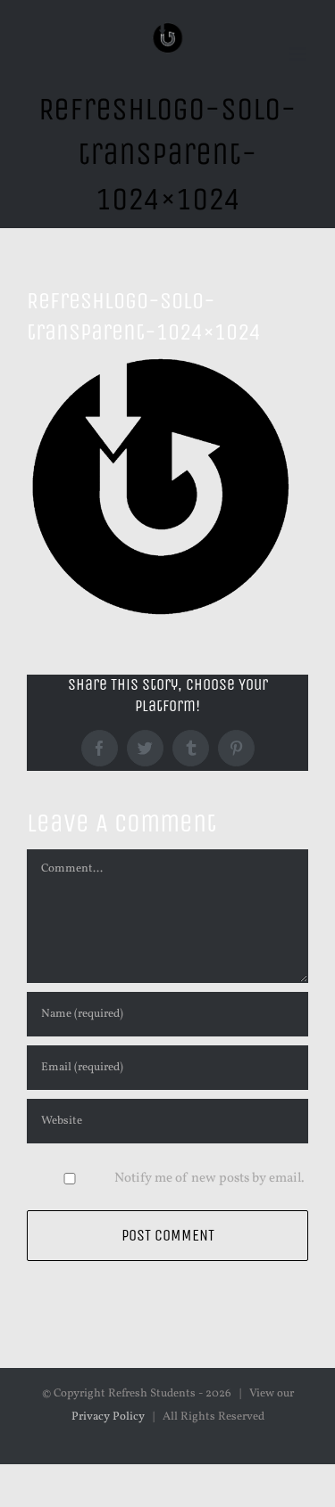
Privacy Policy (108, 1417)
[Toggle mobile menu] (298, 54)
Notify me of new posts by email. (209, 1178)
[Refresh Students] (167, 35)
